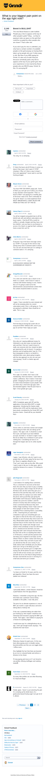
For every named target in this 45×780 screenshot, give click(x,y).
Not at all (19, 89)
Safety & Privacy (9, 747)
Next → (28, 708)
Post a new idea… (9, 730)
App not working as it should (12, 740)
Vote (6, 34)
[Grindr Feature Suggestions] (13, 5)
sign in (20, 718)
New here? (28, 137)
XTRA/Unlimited (9, 750)
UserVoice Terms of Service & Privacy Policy (22, 775)
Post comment (35, 142)
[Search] (39, 757)
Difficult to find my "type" (11, 742)
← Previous (21, 705)
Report (29, 153)
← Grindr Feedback (8, 21)
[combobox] (21, 757)
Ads (5, 738)
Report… (20, 76)
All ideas (7, 733)
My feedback (8, 735)
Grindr (10, 762)
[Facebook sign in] (20, 114)
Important (30, 89)
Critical (19, 92)
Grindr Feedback (10, 728)
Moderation (7, 745)
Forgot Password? (19, 133)
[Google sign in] (35, 114)
